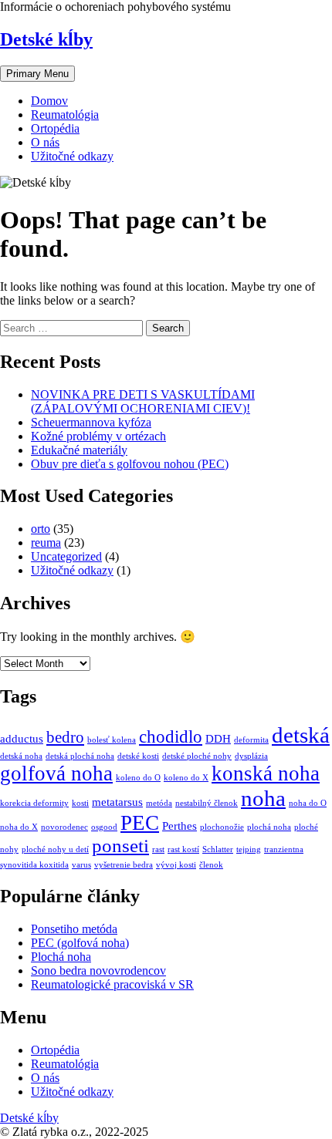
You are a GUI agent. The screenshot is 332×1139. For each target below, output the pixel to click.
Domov (49, 100)
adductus (21, 738)
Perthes (179, 825)
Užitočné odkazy (72, 156)
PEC (139, 822)
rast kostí (183, 849)
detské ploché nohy (197, 756)
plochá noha (269, 827)
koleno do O (138, 777)
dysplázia (251, 756)
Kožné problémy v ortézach (98, 436)
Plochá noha (61, 956)
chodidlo (170, 736)
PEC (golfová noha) (80, 942)
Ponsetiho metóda (74, 928)
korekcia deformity (34, 803)
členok (211, 865)
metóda (159, 803)
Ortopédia (55, 128)
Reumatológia (65, 114)
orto (40, 528)
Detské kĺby (46, 39)
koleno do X (186, 777)
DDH (218, 738)
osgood (104, 827)
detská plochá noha (80, 756)
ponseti (120, 845)
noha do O (308, 803)
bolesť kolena (111, 740)
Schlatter (217, 849)
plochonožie (222, 827)
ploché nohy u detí (55, 849)
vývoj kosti (176, 865)
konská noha (266, 773)
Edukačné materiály (79, 450)
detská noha (21, 756)
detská (301, 735)
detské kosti (138, 756)
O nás (45, 142)
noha (263, 798)
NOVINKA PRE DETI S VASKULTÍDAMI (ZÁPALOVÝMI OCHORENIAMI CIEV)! (143, 401)
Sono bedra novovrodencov (98, 970)
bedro (65, 737)
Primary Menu (37, 73)
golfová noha (56, 773)
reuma (46, 542)
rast (158, 849)
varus (81, 865)
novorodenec (64, 827)
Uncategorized (66, 556)
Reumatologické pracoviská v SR (112, 984)
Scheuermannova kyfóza (91, 422)
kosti (80, 803)
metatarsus (117, 801)
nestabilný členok (206, 803)
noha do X (19, 827)
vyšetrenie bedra (123, 865)
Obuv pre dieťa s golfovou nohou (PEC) (130, 463)
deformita (251, 740)
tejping (248, 849)
